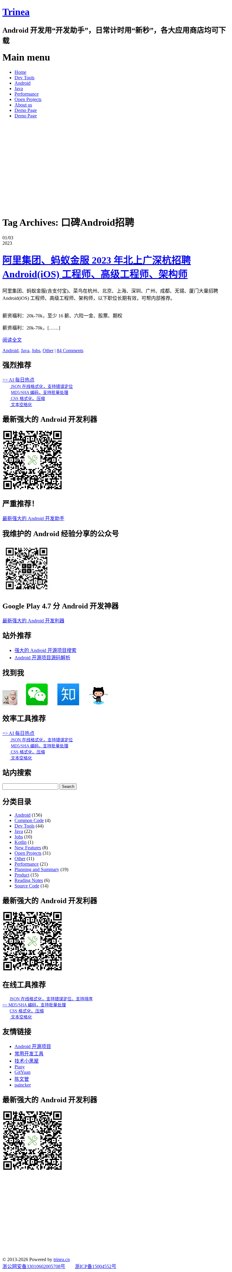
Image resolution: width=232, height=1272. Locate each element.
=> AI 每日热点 (18, 379)
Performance (26, 94)
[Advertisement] (116, 165)
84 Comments (70, 350)
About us (23, 104)
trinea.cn (61, 1259)
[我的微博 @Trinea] (10, 703)
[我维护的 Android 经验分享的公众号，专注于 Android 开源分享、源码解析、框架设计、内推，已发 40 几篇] (26, 591)
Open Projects (27, 99)
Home (20, 72)
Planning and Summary (36, 869)
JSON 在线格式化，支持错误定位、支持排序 (51, 999)
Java (18, 88)
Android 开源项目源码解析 (42, 657)
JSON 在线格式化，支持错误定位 (41, 386)
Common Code (29, 820)
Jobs (36, 350)
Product (21, 874)
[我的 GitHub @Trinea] (98, 703)
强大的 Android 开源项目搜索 (45, 650)
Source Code (26, 885)
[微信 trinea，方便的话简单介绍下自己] (37, 703)
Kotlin (20, 842)
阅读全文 (12, 340)
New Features (27, 847)
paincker (22, 1084)
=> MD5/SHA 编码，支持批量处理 (34, 1005)
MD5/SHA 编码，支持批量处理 (39, 392)
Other (48, 350)
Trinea (16, 11)
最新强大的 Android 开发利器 (33, 620)
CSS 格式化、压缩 (27, 398)
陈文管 (21, 1079)
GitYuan (22, 1072)
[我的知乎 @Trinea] (68, 703)
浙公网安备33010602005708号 (33, 1266)
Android (22, 83)
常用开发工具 (29, 1053)
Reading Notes (28, 880)
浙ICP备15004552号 (95, 1266)
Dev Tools (24, 77)
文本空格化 (21, 404)
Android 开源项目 (32, 1046)
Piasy (19, 1066)
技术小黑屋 (26, 1061)
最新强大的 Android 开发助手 (33, 518)
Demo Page (25, 110)
